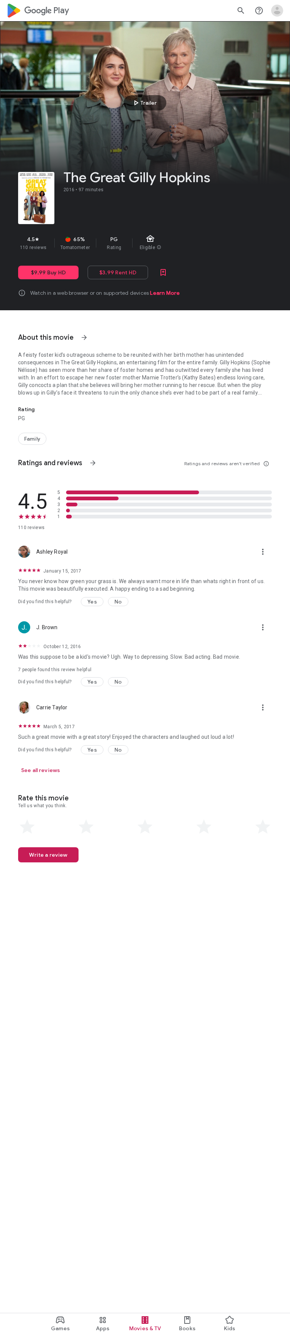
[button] (92, 601)
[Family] (32, 438)
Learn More (165, 292)
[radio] (27, 827)
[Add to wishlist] (163, 272)
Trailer (144, 102)
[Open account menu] (277, 11)
